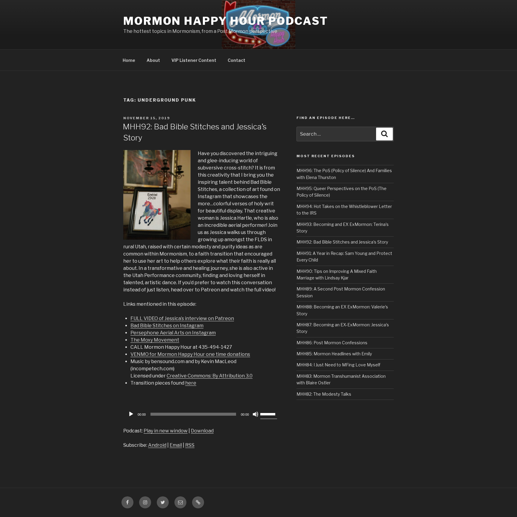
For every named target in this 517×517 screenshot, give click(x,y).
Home (129, 60)
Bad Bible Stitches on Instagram (166, 325)
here (190, 383)
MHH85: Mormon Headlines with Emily (334, 353)
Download (202, 431)
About (153, 60)
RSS (189, 445)
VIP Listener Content (193, 60)
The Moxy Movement (154, 340)
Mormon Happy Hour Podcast (225, 20)
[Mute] (255, 414)
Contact (236, 60)
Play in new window (166, 431)
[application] (201, 414)
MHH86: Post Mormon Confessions (331, 342)
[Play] (131, 414)
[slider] (268, 413)
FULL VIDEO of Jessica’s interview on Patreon (182, 318)
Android (157, 445)
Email (176, 445)
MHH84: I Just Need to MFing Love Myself (338, 364)
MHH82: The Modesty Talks (323, 394)
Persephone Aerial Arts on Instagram (173, 333)
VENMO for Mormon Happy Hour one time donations (190, 354)
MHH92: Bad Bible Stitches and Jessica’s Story (342, 241)
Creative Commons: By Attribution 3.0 (210, 376)
